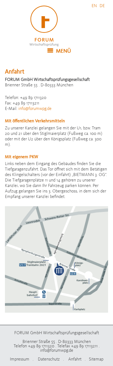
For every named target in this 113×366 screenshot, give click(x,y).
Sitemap (96, 359)
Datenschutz (49, 359)
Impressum (19, 359)
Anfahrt (74, 359)
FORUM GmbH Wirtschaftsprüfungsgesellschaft (46, 26)
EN (94, 5)
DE (102, 5)
